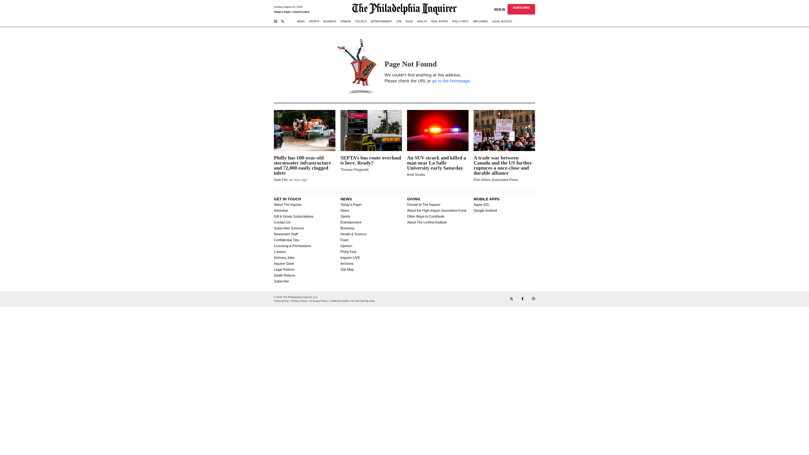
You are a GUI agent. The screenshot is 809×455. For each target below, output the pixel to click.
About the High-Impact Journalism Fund (436, 210)
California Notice (339, 301)
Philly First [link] (460, 21)
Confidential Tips (286, 240)
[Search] (283, 22)
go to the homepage (451, 81)
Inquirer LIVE (350, 258)
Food (344, 240)
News (344, 210)
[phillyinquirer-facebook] (522, 299)
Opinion (346, 246)
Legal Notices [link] (502, 21)
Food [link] (409, 21)
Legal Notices (284, 269)
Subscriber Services (289, 228)
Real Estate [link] (439, 21)
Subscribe (281, 281)
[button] (521, 9)
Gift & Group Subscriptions (293, 216)
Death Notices (284, 275)
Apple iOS (481, 204)
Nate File (281, 180)
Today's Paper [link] (282, 12)
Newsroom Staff (286, 234)
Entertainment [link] (381, 21)
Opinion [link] (345, 21)
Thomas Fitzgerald (354, 169)
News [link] (301, 21)
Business (347, 228)
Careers (280, 252)
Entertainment (350, 222)
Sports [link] (314, 21)
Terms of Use (281, 301)
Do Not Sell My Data (363, 301)
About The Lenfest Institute (427, 222)
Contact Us (282, 222)
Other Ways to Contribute (425, 216)
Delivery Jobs (284, 258)
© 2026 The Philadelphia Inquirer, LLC (296, 297)
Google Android (485, 210)
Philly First (348, 252)
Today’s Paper (351, 204)
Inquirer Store (284, 263)
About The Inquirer (288, 204)
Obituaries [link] (480, 21)
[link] (521, 9)
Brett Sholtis (416, 175)
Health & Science (353, 234)
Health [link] (422, 21)
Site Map (347, 269)
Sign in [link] (499, 9)
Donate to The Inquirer (424, 204)
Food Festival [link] (301, 12)
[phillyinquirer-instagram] (533, 299)
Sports (345, 216)
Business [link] (329, 21)
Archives (347, 263)
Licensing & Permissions (292, 246)
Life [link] (399, 21)
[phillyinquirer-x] (511, 299)
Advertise (281, 210)
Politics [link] (361, 21)
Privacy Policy (299, 301)
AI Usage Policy (318, 301)
